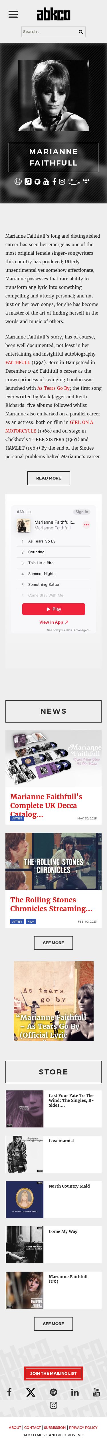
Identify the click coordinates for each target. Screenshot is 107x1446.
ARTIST (17, 818)
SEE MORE (53, 943)
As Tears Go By (53, 388)
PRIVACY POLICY (83, 1427)
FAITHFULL (17, 362)
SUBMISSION (55, 1427)
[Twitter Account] (31, 1392)
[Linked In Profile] (75, 1392)
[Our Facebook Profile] (9, 1392)
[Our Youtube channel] (96, 1392)
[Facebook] (54, 182)
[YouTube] (46, 182)
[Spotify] (38, 182)
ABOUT (15, 1427)
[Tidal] (86, 182)
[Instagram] (62, 182)
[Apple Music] (28, 182)
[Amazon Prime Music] (74, 182)
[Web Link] (18, 182)
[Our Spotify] (53, 1392)
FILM (31, 921)
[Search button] (81, 31)
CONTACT (32, 1427)
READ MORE (48, 478)
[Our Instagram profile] (53, 1405)
